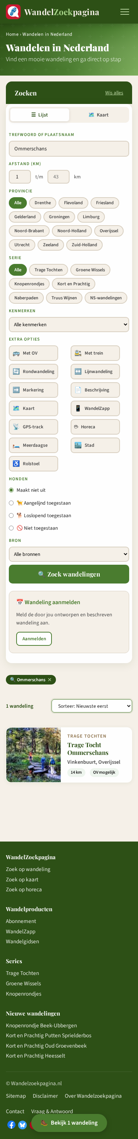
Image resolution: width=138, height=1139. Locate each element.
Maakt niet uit (31, 490)
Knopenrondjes (29, 284)
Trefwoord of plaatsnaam (41, 135)
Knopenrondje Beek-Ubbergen (41, 1025)
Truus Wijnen (64, 298)
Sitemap (16, 1096)
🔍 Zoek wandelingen (69, 574)
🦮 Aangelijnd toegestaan (44, 502)
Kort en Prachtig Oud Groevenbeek (46, 1046)
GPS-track (28, 427)
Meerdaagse (30, 445)
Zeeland (51, 244)
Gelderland (25, 216)
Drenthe (43, 202)
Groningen (59, 216)
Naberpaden (26, 298)
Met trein (88, 353)
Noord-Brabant (29, 230)
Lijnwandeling (93, 372)
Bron (15, 540)
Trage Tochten (49, 270)
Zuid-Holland (84, 244)
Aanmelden (34, 638)
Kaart (98, 114)
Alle (17, 202)
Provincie (20, 191)
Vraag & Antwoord (52, 1111)
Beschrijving (91, 390)
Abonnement (21, 921)
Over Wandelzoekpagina (93, 1096)
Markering (28, 390)
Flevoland (73, 202)
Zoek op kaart (22, 879)
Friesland (105, 202)
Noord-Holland (71, 230)
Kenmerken (22, 311)
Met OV (25, 353)
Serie (15, 258)
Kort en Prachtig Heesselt (35, 1056)
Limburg (91, 216)
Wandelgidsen (22, 941)
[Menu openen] (124, 11)
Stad (84, 445)
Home (12, 34)
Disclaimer (45, 1096)
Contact (15, 1111)
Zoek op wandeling (28, 869)
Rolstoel (26, 464)
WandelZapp (92, 408)
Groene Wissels (90, 270)
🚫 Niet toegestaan (37, 528)
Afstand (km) (25, 164)
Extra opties (24, 339)
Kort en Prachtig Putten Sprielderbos (48, 1035)
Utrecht (22, 244)
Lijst (39, 114)
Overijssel (109, 230)
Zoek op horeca (24, 889)
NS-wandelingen (106, 298)
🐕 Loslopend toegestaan (44, 515)
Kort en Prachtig (73, 284)
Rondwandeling (33, 372)
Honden (18, 479)
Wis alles (114, 92)
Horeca (84, 427)
